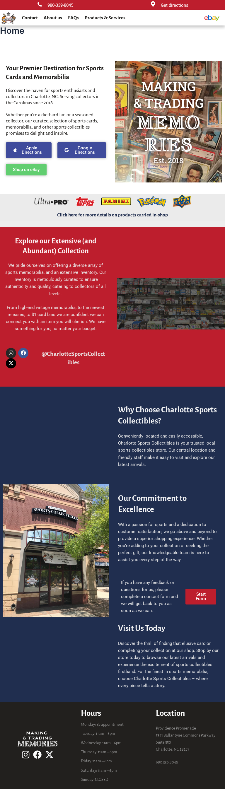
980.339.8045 (167, 762)
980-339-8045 (60, 5)
